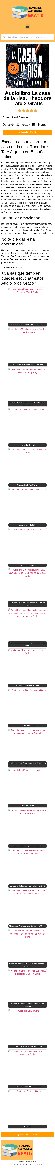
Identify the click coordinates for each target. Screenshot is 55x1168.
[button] (27, 26)
